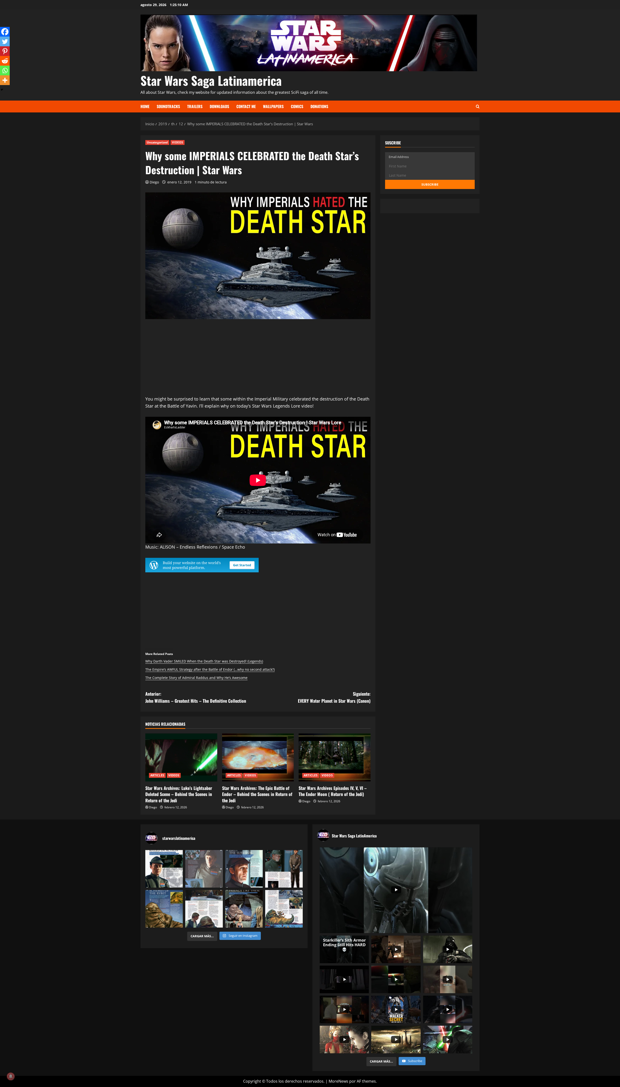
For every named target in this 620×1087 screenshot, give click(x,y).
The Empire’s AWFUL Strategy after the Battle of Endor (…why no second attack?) (210, 669)
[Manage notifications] (11, 1076)
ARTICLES (157, 775)
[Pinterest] (5, 51)
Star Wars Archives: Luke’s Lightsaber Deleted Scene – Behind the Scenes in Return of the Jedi (178, 794)
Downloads (219, 106)
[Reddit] (5, 61)
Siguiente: (334, 697)
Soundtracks (168, 106)
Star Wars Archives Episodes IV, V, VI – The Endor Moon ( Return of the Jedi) (333, 791)
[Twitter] (5, 41)
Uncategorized (157, 142)
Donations (319, 106)
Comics (297, 106)
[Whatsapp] (5, 70)
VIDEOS (177, 142)
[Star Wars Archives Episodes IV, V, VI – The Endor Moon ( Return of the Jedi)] (335, 757)
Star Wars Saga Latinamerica (211, 80)
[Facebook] (5, 32)
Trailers (194, 106)
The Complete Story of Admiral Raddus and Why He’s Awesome (196, 677)
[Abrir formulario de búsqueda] (478, 106)
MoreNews (338, 1081)
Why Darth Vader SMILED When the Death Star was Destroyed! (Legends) (204, 661)
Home (144, 106)
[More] (5, 80)
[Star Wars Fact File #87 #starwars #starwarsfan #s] (164, 869)
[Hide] (2, 90)
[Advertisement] (258, 361)
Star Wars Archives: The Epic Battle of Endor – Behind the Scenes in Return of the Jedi (257, 794)
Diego (154, 182)
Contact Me (246, 106)
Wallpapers (273, 106)
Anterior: (195, 697)
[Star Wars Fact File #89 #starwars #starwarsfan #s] (244, 869)
